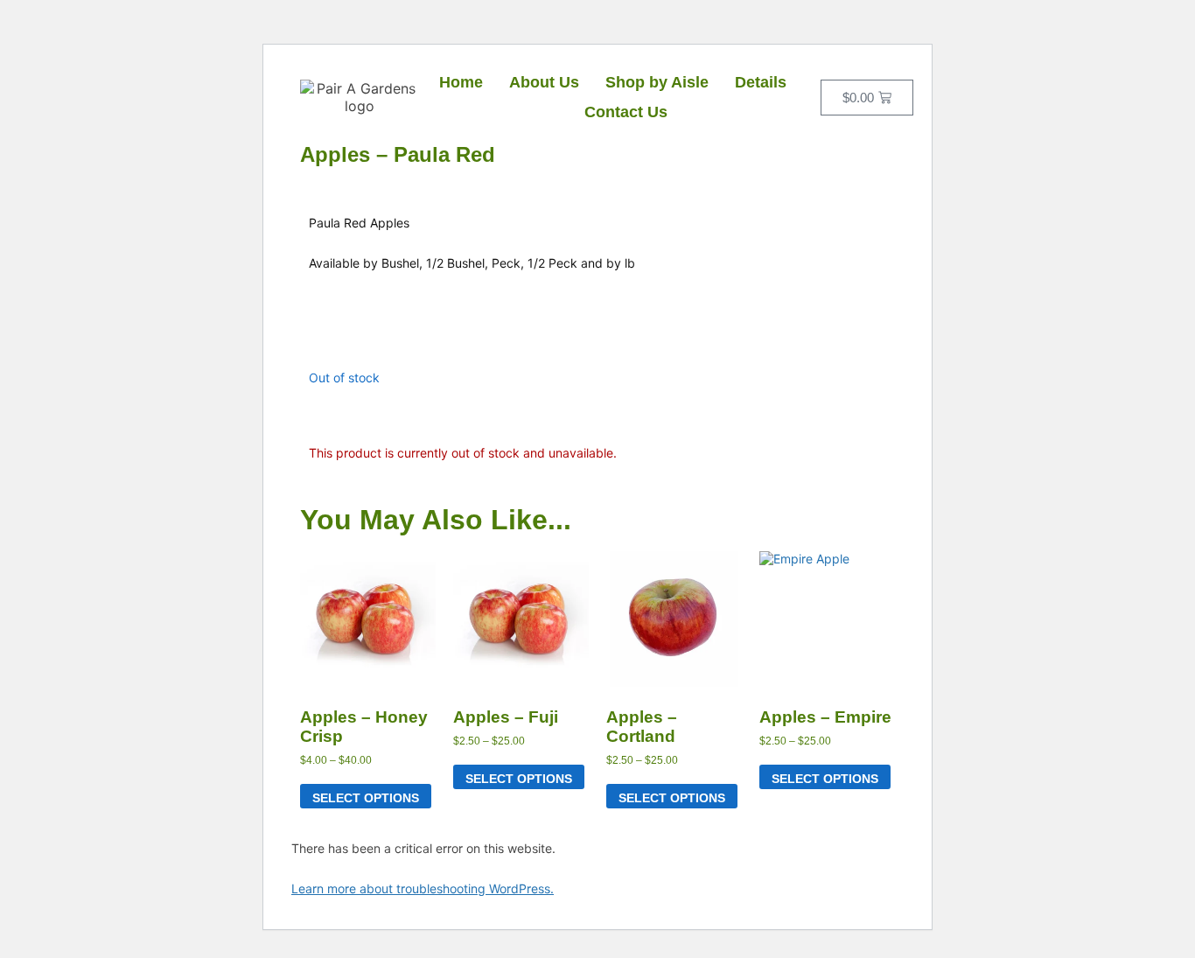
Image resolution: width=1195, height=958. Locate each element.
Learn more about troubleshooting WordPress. (422, 888)
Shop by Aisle (657, 82)
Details (760, 82)
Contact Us (625, 112)
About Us (544, 82)
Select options (365, 798)
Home (461, 82)
